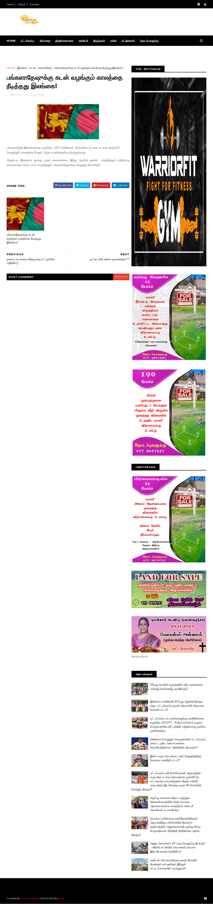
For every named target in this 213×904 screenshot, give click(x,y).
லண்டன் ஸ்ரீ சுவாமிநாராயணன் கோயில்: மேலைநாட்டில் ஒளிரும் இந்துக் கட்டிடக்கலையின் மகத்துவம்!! (173, 864)
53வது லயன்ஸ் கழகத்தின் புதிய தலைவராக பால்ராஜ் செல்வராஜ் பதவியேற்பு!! (176, 687)
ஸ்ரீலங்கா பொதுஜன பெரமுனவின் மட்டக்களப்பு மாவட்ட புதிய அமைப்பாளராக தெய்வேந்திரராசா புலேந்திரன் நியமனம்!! (178, 743)
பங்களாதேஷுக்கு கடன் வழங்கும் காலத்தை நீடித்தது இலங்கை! (24, 238)
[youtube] (205, 4)
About (22, 4)
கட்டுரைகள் (128, 40)
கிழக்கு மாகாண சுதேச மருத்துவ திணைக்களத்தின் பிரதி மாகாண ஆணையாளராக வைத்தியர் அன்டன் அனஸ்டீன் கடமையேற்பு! (172, 804)
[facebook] (199, 4)
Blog (61, 898)
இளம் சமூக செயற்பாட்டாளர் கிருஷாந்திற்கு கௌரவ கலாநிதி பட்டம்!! (175, 758)
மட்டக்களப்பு (27, 40)
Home (10, 4)
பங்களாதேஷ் (45, 67)
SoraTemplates (29, 898)
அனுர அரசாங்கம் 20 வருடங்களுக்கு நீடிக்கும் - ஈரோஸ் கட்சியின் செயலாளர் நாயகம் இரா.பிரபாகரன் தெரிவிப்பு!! (177, 847)
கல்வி (113, 40)
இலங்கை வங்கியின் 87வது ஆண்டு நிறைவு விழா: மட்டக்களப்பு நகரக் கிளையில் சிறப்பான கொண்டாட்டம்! (177, 706)
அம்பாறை (45, 40)
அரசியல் (83, 40)
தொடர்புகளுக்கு (149, 40)
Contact (34, 4)
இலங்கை (22, 67)
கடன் (33, 67)
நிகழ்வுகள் (99, 40)
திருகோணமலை (64, 40)
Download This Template (30, 51)
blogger (121, 276)
